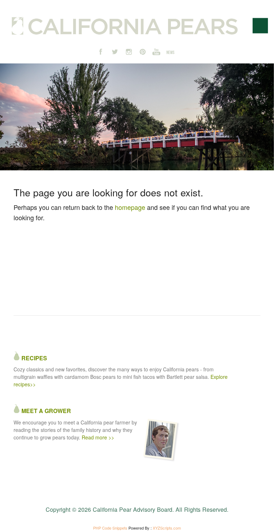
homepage (130, 207)
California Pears (124, 26)
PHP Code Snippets (110, 528)
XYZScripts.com (167, 528)
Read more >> (98, 437)
